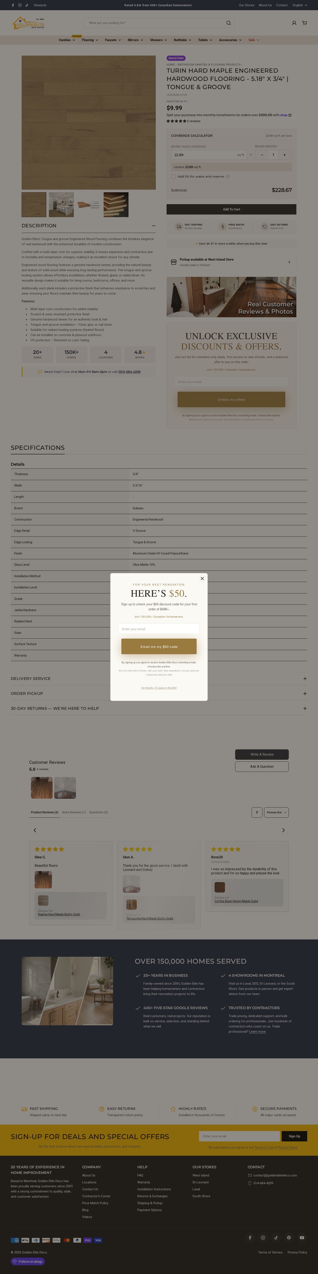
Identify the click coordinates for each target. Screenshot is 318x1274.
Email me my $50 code (159, 646)
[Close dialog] (202, 578)
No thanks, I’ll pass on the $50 (159, 687)
